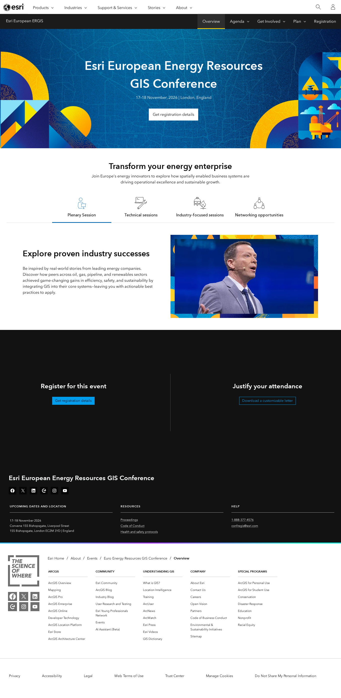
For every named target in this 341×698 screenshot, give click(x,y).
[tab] (81, 207)
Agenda (237, 21)
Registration (325, 21)
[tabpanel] (170, 276)
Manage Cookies (219, 676)
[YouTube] (34, 606)
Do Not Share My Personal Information (285, 676)
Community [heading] (105, 571)
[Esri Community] (12, 606)
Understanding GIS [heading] (158, 571)
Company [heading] (197, 571)
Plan (297, 21)
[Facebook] (12, 596)
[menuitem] (68, 582)
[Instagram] (23, 606)
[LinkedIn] (34, 596)
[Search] (318, 7)
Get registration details (173, 114)
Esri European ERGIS (24, 20)
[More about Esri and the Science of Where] (23, 571)
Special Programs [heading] (252, 571)
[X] (23, 596)
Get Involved (268, 21)
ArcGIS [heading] (53, 571)
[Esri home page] (13, 7)
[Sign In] (333, 7)
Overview (211, 21)
